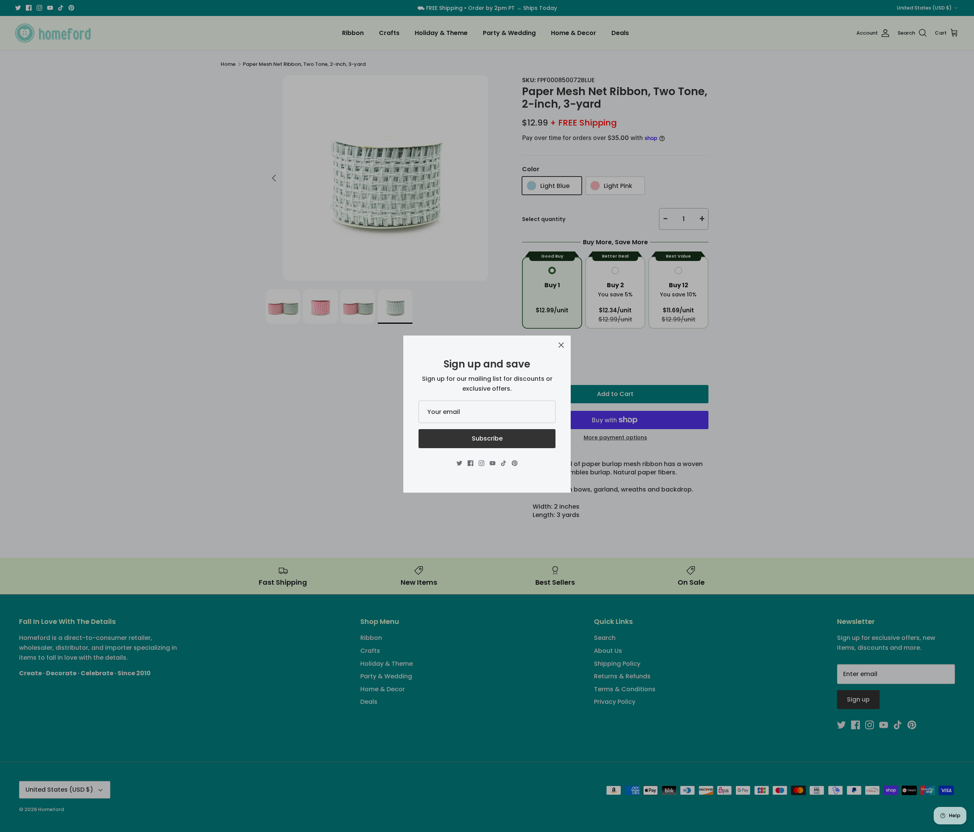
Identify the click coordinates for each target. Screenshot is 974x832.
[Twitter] (459, 463)
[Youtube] (492, 463)
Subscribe (487, 438)
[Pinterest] (514, 463)
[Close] (561, 345)
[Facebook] (470, 463)
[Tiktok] (503, 463)
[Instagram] (481, 463)
